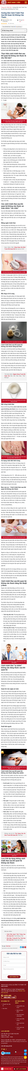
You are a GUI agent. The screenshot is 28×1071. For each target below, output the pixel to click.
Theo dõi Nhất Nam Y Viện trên (8, 26)
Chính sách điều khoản (20, 1019)
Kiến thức (9, 7)
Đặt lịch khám (21, 1069)
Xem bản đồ (4, 992)
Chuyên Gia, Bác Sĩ (7, 1005)
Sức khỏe (5, 1008)
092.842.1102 (21, 991)
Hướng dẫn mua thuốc (20, 1006)
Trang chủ (3, 7)
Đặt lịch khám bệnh (20, 1011)
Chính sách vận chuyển (20, 1028)
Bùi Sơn (8, 946)
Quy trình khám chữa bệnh (20, 1015)
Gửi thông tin (14, 976)
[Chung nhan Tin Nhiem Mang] (21, 1053)
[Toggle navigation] (26, 2)
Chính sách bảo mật (20, 1023)
